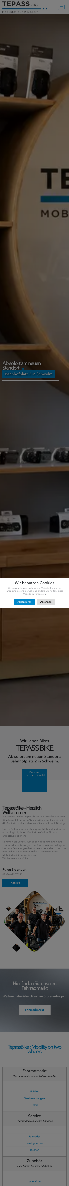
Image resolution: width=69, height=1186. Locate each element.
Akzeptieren (24, 602)
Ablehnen (46, 602)
